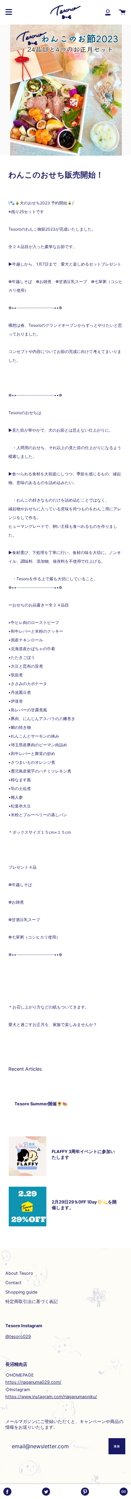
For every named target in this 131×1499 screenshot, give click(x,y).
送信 (117, 1446)
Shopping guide (21, 1292)
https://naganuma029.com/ (33, 1382)
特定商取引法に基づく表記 (31, 1301)
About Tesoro (19, 1273)
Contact (13, 1282)
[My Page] (108, 12)
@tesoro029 (18, 1336)
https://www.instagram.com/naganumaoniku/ (51, 1396)
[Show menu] (8, 12)
